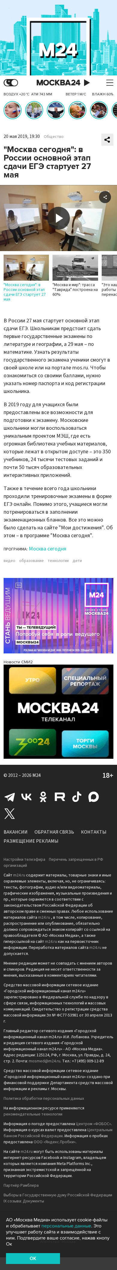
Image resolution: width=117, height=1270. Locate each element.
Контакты (93, 832)
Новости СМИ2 (18, 662)
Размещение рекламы (31, 841)
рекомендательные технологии (33, 1114)
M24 (36, 775)
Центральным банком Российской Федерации (58, 1133)
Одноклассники (43, 797)
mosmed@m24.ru (44, 1061)
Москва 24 (58, 82)
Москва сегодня (47, 549)
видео (9, 561)
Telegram (10, 797)
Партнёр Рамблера (21, 1185)
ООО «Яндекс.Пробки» (55, 1142)
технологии (58, 561)
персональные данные (66, 1226)
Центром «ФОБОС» (93, 1124)
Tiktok (77, 797)
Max (94, 797)
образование (31, 561)
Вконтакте (26, 797)
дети (77, 561)
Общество (54, 137)
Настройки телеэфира (24, 860)
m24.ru (19, 875)
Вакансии (16, 832)
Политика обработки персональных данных (44, 1099)
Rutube (60, 797)
